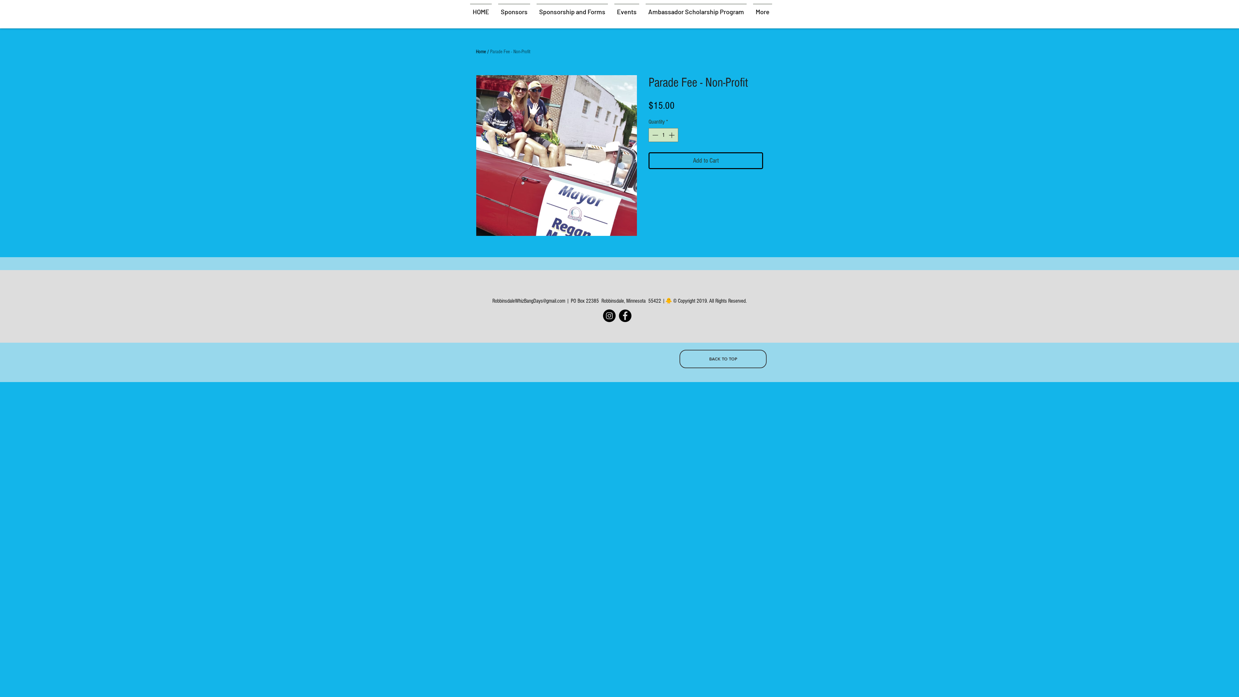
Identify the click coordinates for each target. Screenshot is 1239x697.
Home (481, 52)
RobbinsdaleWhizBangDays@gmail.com (528, 301)
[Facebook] (625, 315)
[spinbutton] (663, 135)
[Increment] (672, 135)
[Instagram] (609, 315)
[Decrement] (655, 135)
